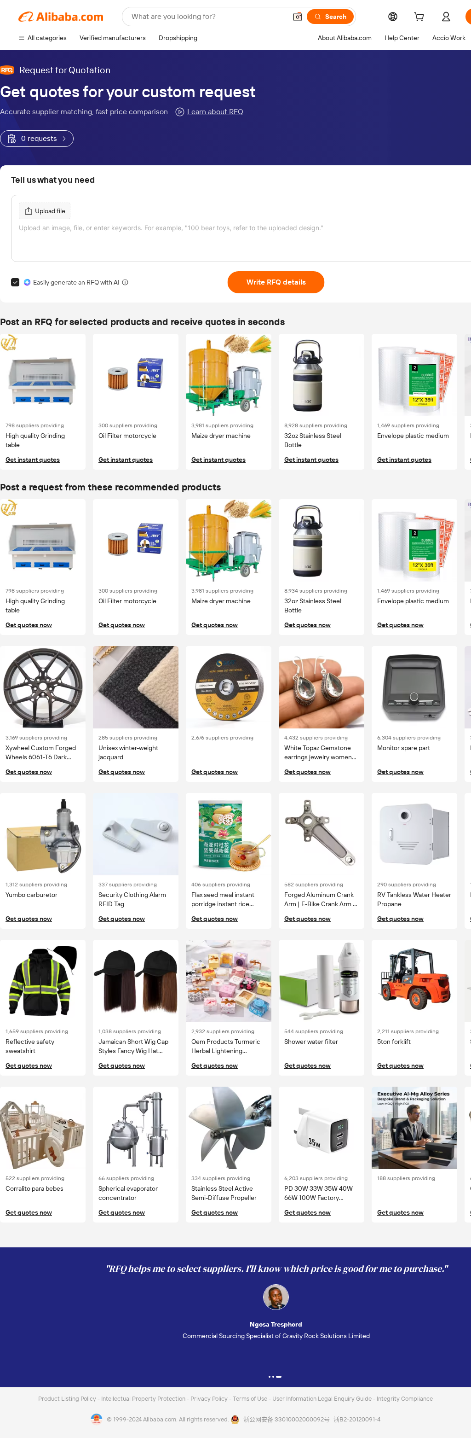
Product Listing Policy (68, 1398)
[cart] (421, 18)
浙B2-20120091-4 (356, 1419)
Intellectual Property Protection (144, 1398)
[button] (297, 16)
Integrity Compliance (405, 1398)
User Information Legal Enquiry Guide (322, 1398)
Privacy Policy (209, 1398)
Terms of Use (251, 1398)
